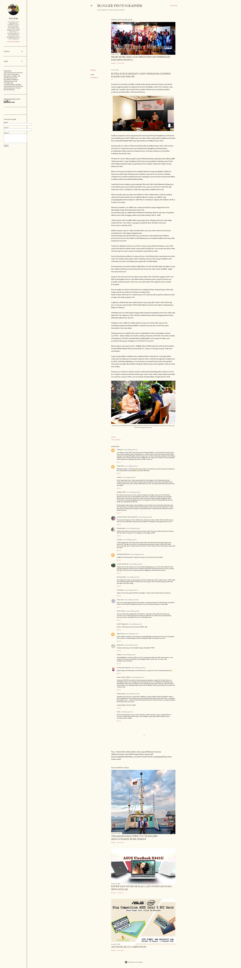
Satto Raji (13, 18)
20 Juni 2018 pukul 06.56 (145, 517)
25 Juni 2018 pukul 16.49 (129, 654)
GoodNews (94, 77)
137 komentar (120, 63)
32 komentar (120, 950)
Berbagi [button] (113, 63)
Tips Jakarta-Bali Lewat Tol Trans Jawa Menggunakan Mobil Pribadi (134, 837)
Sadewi (119, 654)
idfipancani (120, 645)
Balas (119, 462)
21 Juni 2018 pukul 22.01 (131, 590)
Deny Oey (120, 600)
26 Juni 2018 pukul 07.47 (137, 677)
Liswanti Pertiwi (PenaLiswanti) (127, 517)
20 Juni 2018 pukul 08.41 (133, 528)
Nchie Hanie (121, 611)
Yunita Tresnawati (122, 564)
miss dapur (120, 590)
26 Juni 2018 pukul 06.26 (138, 667)
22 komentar (120, 842)
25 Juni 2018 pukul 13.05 (131, 645)
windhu (119, 477)
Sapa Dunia (120, 634)
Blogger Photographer (120, 5)
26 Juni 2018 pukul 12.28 (132, 693)
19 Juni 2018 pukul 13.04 (131, 466)
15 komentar (120, 892)
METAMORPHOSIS (123, 554)
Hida (118, 712)
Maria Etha (120, 466)
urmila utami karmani (124, 667)
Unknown (120, 449)
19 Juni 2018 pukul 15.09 (128, 477)
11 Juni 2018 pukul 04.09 (130, 449)
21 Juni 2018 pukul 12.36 (136, 554)
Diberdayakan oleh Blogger (135, 962)
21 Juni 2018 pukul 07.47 (130, 539)
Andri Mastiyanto (122, 624)
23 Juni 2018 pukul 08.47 (133, 611)
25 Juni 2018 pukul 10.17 (131, 633)
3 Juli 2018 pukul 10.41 (127, 712)
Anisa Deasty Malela (123, 677)
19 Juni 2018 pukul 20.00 (133, 492)
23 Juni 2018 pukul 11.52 (135, 624)
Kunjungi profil (13, 42)
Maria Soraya (121, 694)
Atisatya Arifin (121, 492)
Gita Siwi (119, 539)
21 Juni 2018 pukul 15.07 (133, 577)
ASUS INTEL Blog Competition (128, 946)
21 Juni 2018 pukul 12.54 (135, 564)
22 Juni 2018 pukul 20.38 (131, 599)
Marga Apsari (121, 528)
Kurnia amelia (121, 577)
